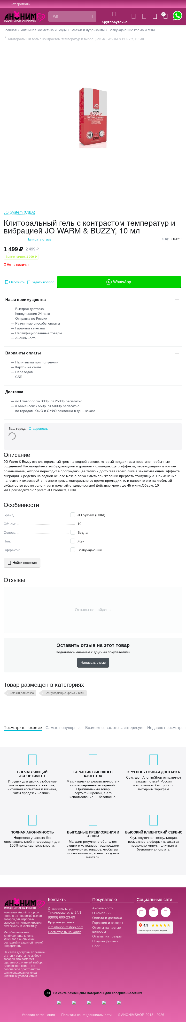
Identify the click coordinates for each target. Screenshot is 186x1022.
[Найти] (91, 16)
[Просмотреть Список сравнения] (133, 16)
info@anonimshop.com (65, 927)
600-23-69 (61, 917)
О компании (101, 913)
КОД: (165, 239)
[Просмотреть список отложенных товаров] (144, 16)
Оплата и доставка (107, 918)
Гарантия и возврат (107, 923)
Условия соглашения (38, 1015)
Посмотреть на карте (64, 932)
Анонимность (102, 908)
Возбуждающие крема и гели (64, 693)
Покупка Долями (105, 941)
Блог (96, 946)
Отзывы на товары (107, 936)
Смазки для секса (22, 693)
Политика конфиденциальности (86, 1015)
